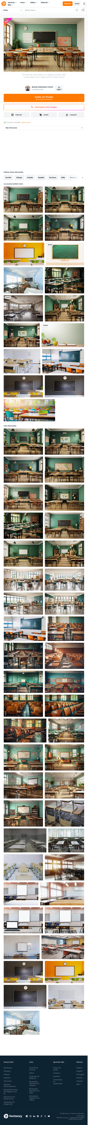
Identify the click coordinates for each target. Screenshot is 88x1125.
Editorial (44, 2)
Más (9, 5)
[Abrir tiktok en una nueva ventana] (41, 1116)
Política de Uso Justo (74, 1119)
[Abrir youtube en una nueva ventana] (49, 1116)
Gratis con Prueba (44, 98)
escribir (8, 176)
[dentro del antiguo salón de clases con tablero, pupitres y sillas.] (22, 946)
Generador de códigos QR (9, 1102)
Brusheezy (8, 1067)
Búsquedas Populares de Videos (34, 1097)
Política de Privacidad (75, 1118)
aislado (30, 176)
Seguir (59, 89)
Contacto (55, 1072)
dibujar (19, 176)
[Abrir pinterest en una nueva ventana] (38, 1116)
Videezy (7, 1073)
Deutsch (78, 1076)
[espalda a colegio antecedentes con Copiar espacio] (62, 334)
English (77, 1067)
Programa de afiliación (33, 1076)
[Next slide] (79, 176)
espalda (41, 176)
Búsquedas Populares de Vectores (34, 1082)
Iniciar (77, 4)
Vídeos (32, 2)
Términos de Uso (77, 1116)
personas (73, 176)
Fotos (22, 2)
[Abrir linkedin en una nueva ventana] (34, 1116)
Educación (8, 1080)
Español (78, 1070)
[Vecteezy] (3, 3)
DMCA (31, 1072)
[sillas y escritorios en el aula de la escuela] (64, 812)
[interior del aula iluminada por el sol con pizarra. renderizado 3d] (23, 279)
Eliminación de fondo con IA (9, 1097)
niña (63, 176)
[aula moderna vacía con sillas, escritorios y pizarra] (66, 996)
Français (78, 1080)
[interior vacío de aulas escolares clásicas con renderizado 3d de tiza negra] (23, 385)
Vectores (11, 2)
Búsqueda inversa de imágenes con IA (11, 1090)
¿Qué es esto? (25, 122)
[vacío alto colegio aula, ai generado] (23, 307)
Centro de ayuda (55, 1068)
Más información (11, 127)
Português (79, 1073)
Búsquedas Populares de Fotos (34, 1090)
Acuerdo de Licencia (33, 1068)
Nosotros (55, 1075)
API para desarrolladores (10, 1084)
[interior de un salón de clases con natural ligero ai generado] (66, 729)
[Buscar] (77, 10)
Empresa (7, 1076)
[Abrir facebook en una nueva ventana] (27, 1116)
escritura (52, 176)
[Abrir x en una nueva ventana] (45, 1116)
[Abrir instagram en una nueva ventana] (30, 1116)
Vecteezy (7, 1070)
